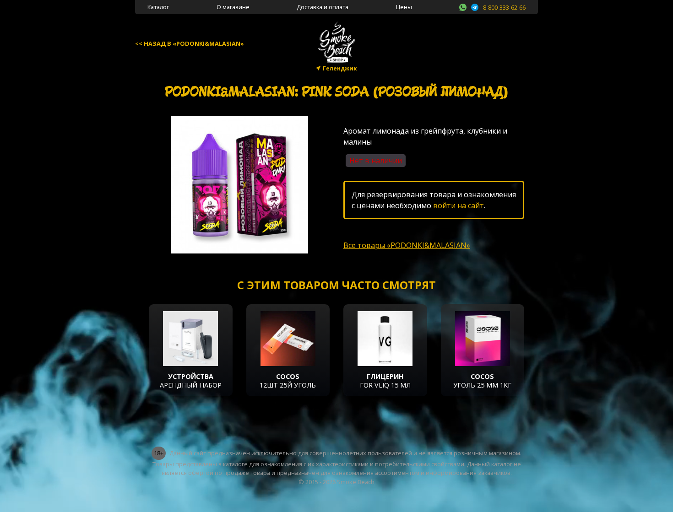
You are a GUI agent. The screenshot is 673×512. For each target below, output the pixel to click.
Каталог (158, 7)
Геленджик (340, 68)
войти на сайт (458, 205)
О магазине (233, 7)
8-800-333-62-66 (504, 7)
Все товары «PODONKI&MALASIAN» (406, 245)
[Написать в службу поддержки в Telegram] (474, 6)
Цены (404, 7)
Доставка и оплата (322, 7)
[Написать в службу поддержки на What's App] (463, 6)
